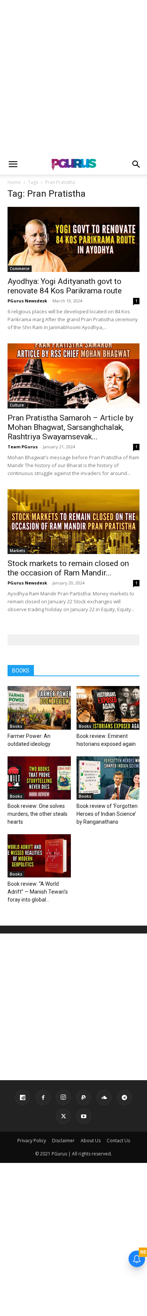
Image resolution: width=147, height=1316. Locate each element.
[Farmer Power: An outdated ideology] (39, 707)
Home (14, 182)
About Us (91, 1140)
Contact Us (118, 1140)
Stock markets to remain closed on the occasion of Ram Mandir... (68, 568)
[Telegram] (124, 1097)
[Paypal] (83, 1097)
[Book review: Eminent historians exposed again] (108, 707)
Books (16, 726)
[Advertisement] (73, 77)
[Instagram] (63, 1097)
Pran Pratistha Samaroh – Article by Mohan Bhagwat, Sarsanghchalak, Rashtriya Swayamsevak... (70, 427)
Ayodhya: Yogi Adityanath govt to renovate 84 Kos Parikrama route (65, 286)
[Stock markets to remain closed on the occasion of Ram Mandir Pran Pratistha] (73, 521)
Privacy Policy (31, 1140)
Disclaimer (63, 1140)
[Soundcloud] (104, 1097)
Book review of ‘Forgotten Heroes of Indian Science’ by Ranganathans (107, 814)
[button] (13, 164)
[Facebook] (43, 1097)
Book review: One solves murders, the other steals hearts (37, 814)
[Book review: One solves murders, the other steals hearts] (39, 778)
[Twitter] (63, 1116)
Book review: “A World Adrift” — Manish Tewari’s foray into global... (38, 892)
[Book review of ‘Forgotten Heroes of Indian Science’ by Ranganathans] (108, 778)
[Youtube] (83, 1116)
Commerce (19, 268)
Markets (17, 550)
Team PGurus (23, 446)
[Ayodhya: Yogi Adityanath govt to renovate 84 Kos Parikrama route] (73, 239)
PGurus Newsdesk (27, 301)
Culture (17, 405)
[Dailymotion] (22, 1097)
